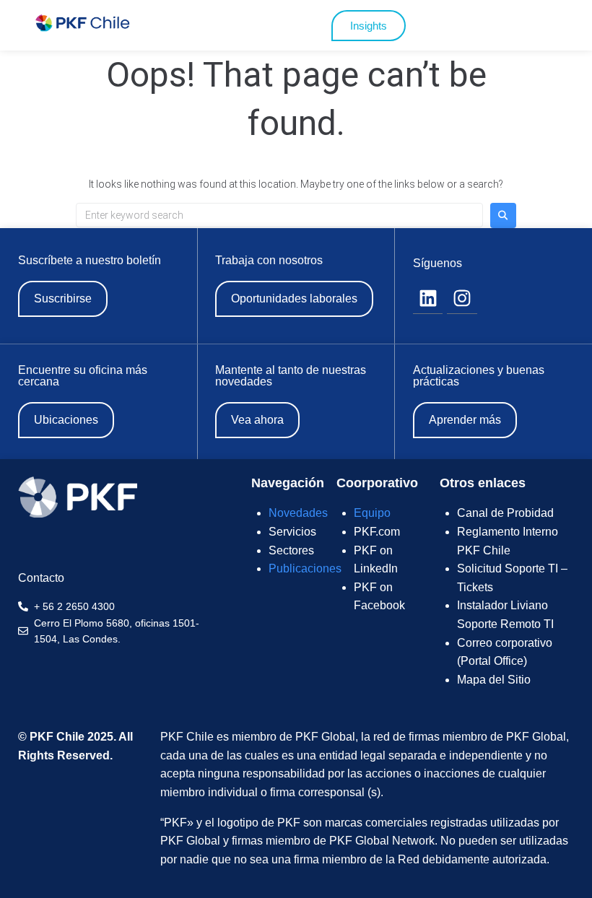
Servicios (292, 532)
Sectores (291, 550)
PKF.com (377, 532)
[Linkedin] (428, 299)
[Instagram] (462, 299)
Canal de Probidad (505, 513)
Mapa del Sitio (494, 680)
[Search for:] (279, 215)
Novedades (298, 513)
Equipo (372, 513)
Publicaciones (305, 568)
